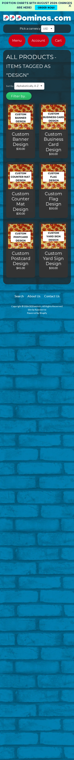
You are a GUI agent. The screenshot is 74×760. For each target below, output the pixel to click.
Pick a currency (30, 28)
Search (19, 296)
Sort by (10, 86)
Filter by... (18, 96)
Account (38, 40)
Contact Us (52, 296)
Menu (17, 40)
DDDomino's (35, 306)
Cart (58, 40)
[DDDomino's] (37, 18)
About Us (33, 296)
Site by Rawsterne (37, 309)
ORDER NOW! (46, 7)
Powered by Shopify (37, 313)
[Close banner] (70, 5)
